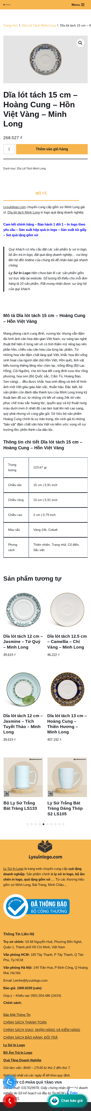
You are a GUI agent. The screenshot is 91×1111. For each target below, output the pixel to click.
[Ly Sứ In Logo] (8, 4)
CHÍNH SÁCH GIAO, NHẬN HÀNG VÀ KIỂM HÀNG (41, 1030)
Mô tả (41, 193)
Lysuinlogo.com (14, 207)
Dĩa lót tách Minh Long (24, 212)
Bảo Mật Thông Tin (16, 1015)
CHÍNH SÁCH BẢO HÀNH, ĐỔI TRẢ (30, 1037)
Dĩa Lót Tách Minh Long (39, 25)
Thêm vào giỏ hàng (52, 149)
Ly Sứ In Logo (13, 869)
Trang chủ (10, 25)
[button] (80, 43)
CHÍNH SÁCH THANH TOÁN (25, 1022)
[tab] (41, 194)
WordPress (37, 1106)
